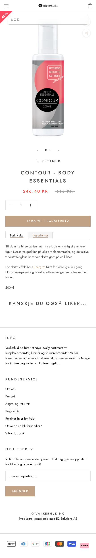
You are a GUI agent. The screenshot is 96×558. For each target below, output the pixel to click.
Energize (39, 267)
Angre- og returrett (17, 403)
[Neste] (58, 150)
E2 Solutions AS (66, 518)
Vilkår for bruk (14, 433)
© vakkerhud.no (48, 513)
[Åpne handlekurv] (90, 5)
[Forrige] (37, 150)
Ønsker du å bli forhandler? (23, 426)
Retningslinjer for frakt (19, 418)
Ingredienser (40, 235)
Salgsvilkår (12, 411)
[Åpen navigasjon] (6, 5)
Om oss (10, 389)
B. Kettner (48, 161)
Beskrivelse (16, 235)
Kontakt (10, 396)
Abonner (20, 491)
